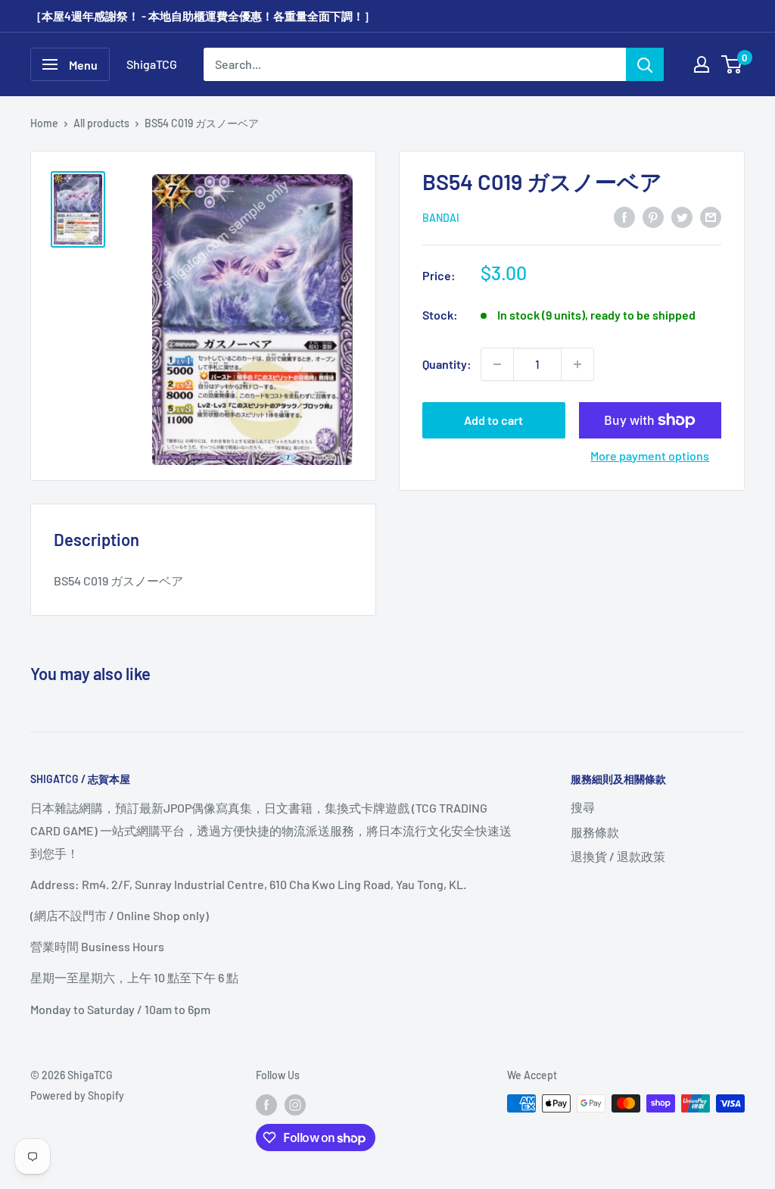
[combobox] (415, 64)
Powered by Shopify (77, 1095)
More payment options (649, 455)
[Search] (645, 64)
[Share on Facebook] (624, 216)
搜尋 (583, 807)
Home (44, 123)
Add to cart (493, 420)
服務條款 (595, 832)
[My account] (701, 64)
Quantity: (447, 364)
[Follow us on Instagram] (295, 1105)
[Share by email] (710, 216)
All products (101, 123)
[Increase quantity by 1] (577, 364)
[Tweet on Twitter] (682, 216)
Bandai (440, 217)
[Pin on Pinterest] (653, 216)
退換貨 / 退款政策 (618, 856)
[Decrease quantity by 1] (497, 364)
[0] (732, 64)
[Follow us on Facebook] (266, 1105)
